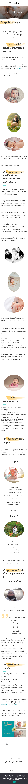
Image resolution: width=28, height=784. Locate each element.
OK (14, 781)
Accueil (7, 15)
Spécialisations (14, 770)
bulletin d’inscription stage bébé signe (11, 704)
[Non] (26, 778)
